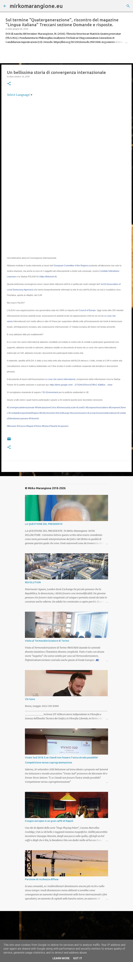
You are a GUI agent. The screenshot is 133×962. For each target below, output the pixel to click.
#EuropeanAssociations (97, 407)
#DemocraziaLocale (66, 407)
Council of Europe (87, 310)
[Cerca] (67, 6)
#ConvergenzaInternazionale (20, 407)
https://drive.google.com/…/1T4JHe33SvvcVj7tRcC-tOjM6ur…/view (81, 385)
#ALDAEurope (63, 413)
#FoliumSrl (34, 418)
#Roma (45, 426)
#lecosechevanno (78, 413)
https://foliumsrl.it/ (48, 276)
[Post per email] (9, 440)
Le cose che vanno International (60, 379)
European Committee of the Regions (71, 265)
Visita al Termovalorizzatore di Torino (47, 640)
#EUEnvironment (47, 413)
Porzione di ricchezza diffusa (41, 879)
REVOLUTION (33, 582)
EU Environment (50, 392)
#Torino (37, 426)
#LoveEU (80, 407)
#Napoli (30, 426)
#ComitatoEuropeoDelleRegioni (23, 413)
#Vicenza (21, 426)
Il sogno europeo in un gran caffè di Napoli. (49, 821)
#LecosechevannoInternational (102, 413)
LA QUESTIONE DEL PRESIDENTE (44, 524)
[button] (9, 83)
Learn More (61, 958)
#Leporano (63, 426)
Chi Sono (30, 699)
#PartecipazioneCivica (45, 407)
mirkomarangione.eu (36, 6)
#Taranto (53, 426)
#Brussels (11, 426)
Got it (77, 958)
